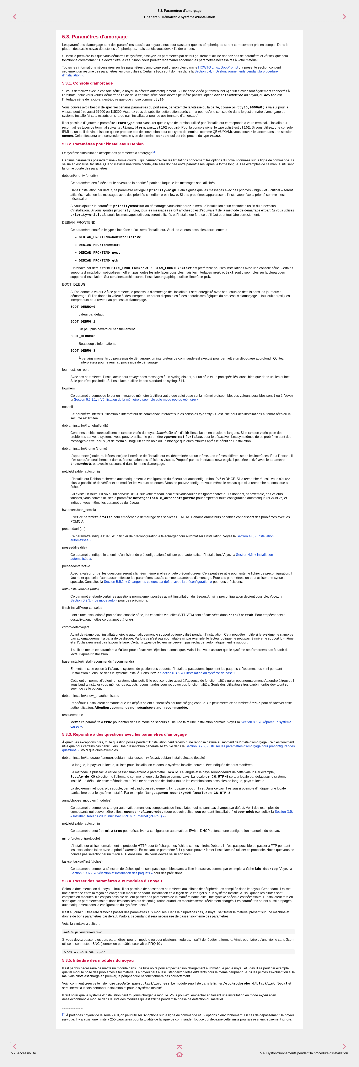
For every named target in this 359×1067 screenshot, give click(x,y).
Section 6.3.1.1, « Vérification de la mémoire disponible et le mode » (136, 399)
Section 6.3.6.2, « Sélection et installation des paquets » (111, 873)
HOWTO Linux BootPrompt (218, 67)
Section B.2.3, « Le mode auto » (93, 600)
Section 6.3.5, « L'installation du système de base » (197, 673)
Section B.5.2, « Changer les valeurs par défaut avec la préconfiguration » (158, 581)
